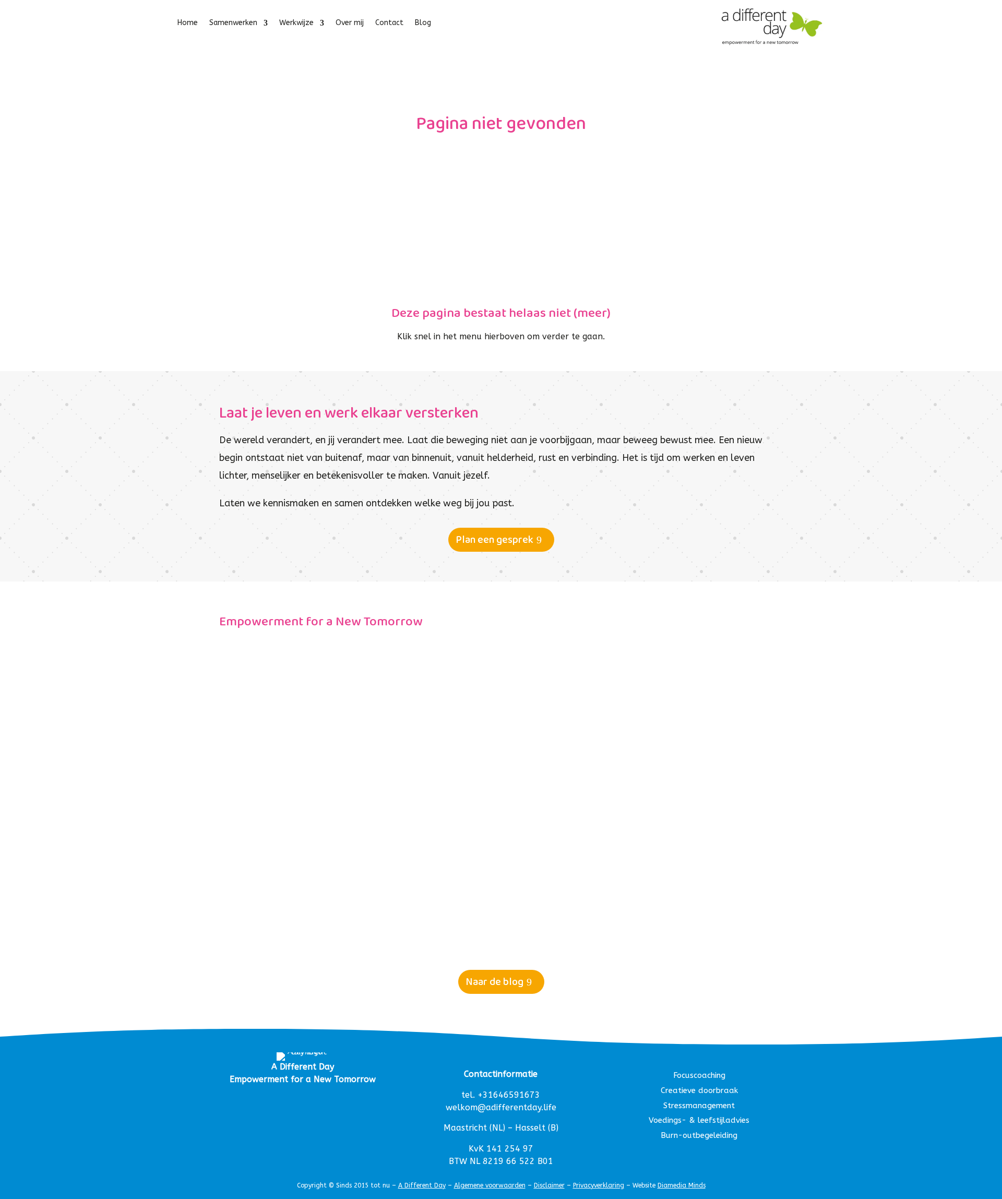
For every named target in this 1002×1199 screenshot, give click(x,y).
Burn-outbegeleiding (699, 1135)
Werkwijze (296, 23)
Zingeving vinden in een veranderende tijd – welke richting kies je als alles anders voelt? (451, 877)
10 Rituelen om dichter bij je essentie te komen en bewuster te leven (402, 658)
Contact (389, 23)
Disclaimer (549, 1185)
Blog (423, 23)
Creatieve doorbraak (699, 1090)
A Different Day (422, 1185)
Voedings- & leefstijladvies (699, 1120)
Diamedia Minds (682, 1185)
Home (187, 23)
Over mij (350, 23)
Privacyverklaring (598, 1185)
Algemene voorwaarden (490, 1185)
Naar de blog (494, 982)
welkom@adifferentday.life (501, 1107)
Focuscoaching (699, 1075)
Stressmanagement (699, 1105)
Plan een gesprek (494, 539)
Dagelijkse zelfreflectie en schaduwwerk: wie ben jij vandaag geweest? (406, 767)
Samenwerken (233, 23)
